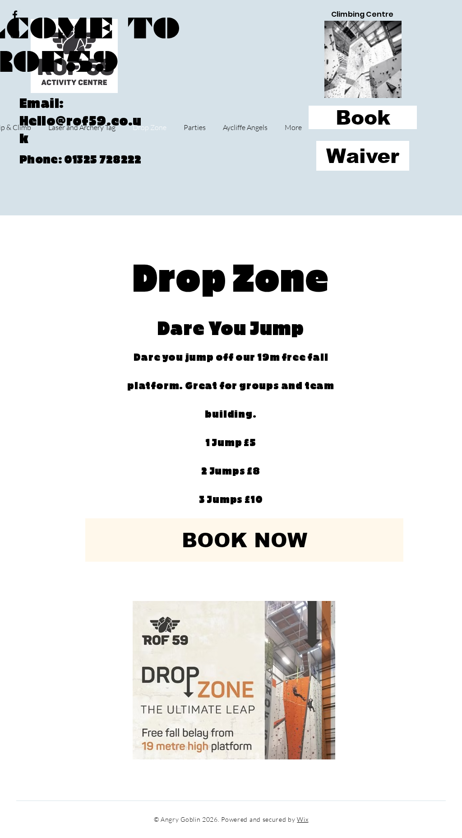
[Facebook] (15, 15)
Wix (302, 819)
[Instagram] (15, 34)
